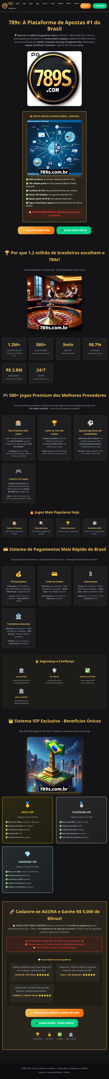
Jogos (31, 3)
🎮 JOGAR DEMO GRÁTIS (74, 230)
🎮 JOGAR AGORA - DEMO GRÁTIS (54, 1023)
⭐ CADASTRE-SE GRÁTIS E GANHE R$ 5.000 (54, 1012)
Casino (44, 3)
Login (17, 3)
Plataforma (12, 8)
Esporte (60, 3)
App (24, 3)
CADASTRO (99, 6)
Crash (53, 3)
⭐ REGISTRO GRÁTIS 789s (36, 230)
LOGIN (85, 6)
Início (10, 3)
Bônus (69, 3)
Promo (76, 3)
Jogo (37, 3)
